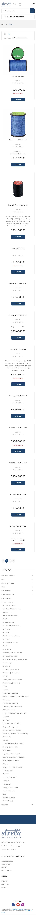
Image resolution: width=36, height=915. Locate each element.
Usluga (5, 794)
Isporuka (4, 867)
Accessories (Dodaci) (9, 605)
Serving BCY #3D (18, 76)
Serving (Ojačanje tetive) (11, 747)
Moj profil (4, 881)
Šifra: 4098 (18, 353)
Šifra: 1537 (18, 467)
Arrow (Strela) (7, 612)
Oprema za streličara (8, 594)
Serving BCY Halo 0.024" (18, 526)
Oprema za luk (6, 590)
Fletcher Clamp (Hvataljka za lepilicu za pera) (16, 696)
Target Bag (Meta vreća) (10, 777)
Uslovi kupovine (6, 864)
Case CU (5, 676)
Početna (4, 24)
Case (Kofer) (6, 666)
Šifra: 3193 (18, 209)
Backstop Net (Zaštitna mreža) (12, 625)
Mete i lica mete (6, 598)
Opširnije (18, 99)
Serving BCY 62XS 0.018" (18, 283)
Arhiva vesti (5, 884)
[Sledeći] (13, 561)
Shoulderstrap (7, 750)
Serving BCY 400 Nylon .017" (18, 205)
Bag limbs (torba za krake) (10, 642)
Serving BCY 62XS (18, 248)
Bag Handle (6, 639)
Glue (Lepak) (6, 700)
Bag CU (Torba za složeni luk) (11, 636)
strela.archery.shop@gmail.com (15, 846)
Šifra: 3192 (18, 144)
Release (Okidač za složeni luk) (12, 730)
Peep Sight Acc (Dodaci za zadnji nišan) (14, 713)
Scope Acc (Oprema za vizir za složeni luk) (15, 733)
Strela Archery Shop (19, 909)
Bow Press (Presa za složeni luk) (12, 652)
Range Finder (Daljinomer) (10, 727)
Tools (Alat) (6, 780)
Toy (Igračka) (6, 784)
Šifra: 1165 (18, 499)
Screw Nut (6, 740)
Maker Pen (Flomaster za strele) (12, 706)
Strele (3, 587)
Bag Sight (6, 646)
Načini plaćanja (6, 870)
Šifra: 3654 (18, 80)
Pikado (3, 579)
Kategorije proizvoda (15, 17)
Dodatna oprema (7, 602)
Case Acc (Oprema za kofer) (11, 669)
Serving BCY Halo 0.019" (18, 494)
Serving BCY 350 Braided (18, 140)
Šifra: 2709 (18, 530)
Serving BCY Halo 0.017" (18, 463)
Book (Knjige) (7, 649)
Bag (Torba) (6, 629)
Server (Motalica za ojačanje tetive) (13, 743)
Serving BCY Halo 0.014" (18, 428)
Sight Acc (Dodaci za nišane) (11, 754)
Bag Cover (6, 632)
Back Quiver (6, 619)
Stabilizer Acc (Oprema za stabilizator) (14, 757)
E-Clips (5, 686)
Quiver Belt (6, 720)
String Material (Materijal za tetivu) (13, 767)
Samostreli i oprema (7, 575)
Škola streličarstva (7, 861)
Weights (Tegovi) (8, 801)
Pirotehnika (5, 804)
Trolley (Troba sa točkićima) (11, 787)
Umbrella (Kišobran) (8, 791)
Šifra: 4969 (18, 400)
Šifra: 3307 (18, 319)
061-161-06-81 (11, 850)
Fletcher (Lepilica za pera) (10, 693)
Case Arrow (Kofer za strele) (11, 673)
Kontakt (3, 887)
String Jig (5, 764)
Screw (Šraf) (6, 737)
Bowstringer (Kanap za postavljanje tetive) (15, 659)
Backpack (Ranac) (8, 622)
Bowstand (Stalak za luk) (10, 656)
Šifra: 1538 (18, 432)
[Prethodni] (3, 561)
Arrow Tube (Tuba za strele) (11, 615)
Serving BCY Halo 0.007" (18, 396)
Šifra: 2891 (18, 253)
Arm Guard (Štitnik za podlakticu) (12, 609)
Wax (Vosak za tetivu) (9, 797)
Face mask (6, 689)
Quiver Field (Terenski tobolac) (12, 723)
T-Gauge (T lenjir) (8, 770)
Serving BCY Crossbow (18, 349)
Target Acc (6, 774)
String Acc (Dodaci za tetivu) (11, 760)
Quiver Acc (6, 716)
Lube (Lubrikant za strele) (10, 703)
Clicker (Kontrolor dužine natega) (12, 679)
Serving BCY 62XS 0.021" (18, 315)
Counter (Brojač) (7, 663)
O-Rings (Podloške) (8, 710)
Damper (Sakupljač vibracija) (11, 683)
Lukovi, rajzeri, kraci (7, 583)
